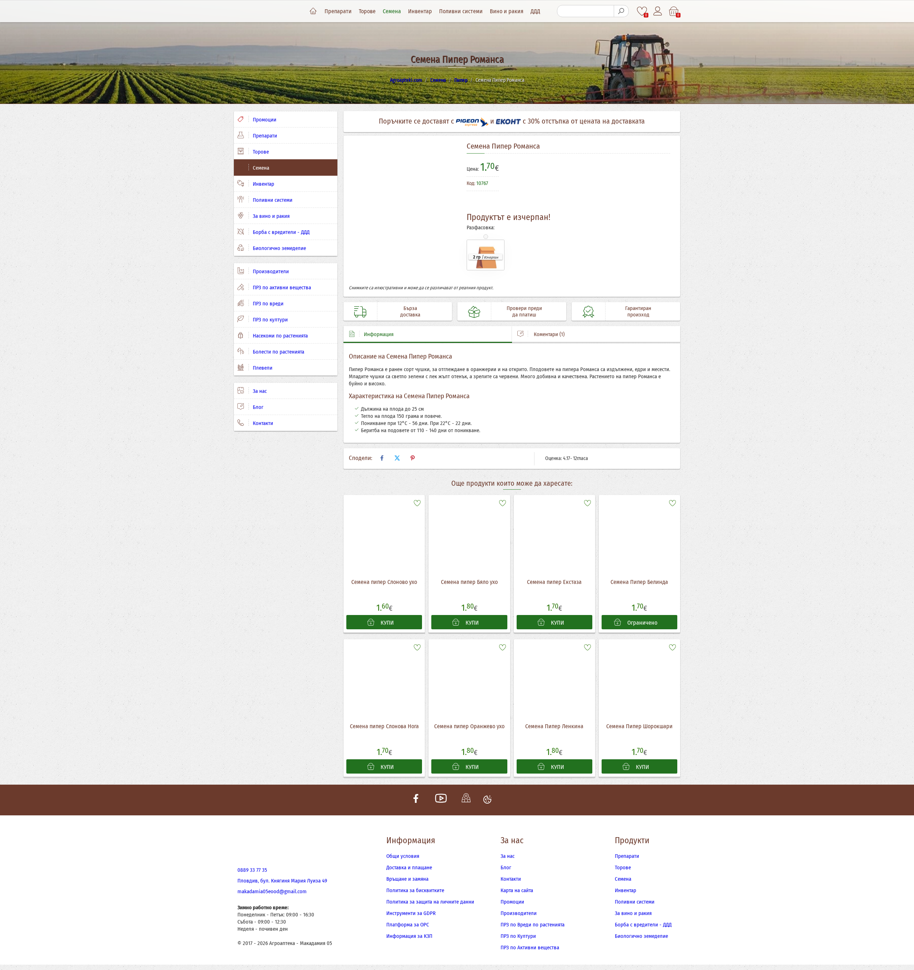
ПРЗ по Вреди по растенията (532, 924)
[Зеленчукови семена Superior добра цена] (643, 187)
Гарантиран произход (638, 311)
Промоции (263, 119)
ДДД (535, 11)
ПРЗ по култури (269, 319)
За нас (259, 391)
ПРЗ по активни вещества (281, 287)
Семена (392, 11)
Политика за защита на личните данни (430, 902)
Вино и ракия (506, 11)
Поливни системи (461, 11)
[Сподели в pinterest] (412, 458)
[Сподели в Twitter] (397, 458)
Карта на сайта (517, 890)
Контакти (262, 423)
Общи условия (402, 856)
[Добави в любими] (417, 502)
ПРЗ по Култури (518, 936)
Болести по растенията (277, 352)
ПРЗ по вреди (267, 303)
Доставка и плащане (409, 867)
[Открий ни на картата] (466, 800)
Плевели (261, 368)
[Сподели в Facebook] (382, 458)
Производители (270, 271)
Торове (367, 11)
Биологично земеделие (278, 248)
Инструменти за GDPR (411, 913)
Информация (378, 334)
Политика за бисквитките (415, 890)
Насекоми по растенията (279, 335)
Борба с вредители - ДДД (280, 232)
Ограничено (641, 622)
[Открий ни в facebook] (416, 800)
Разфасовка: (480, 227)
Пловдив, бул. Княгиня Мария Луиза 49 (282, 881)
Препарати (338, 11)
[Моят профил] (658, 11)
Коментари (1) (548, 334)
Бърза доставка (410, 311)
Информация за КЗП (409, 936)
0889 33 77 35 (252, 870)
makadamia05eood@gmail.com (272, 891)
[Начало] (313, 11)
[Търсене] (621, 11)
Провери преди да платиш (524, 311)
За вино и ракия (270, 216)
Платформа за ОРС (407, 924)
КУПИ (386, 622)
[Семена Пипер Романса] (402, 212)
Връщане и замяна (407, 879)
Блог (257, 407)
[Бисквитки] (487, 800)
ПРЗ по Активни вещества (530, 947)
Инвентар (420, 11)
